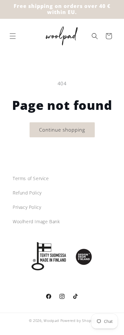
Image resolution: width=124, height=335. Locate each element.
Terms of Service (31, 178)
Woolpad (51, 320)
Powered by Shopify (77, 320)
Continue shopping (62, 129)
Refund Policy (27, 193)
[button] (13, 36)
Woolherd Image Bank (36, 221)
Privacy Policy (27, 207)
